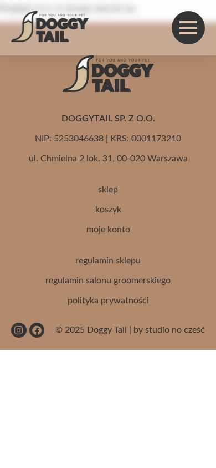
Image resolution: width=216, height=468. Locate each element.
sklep (108, 189)
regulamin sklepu (108, 260)
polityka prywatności (108, 300)
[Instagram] (18, 330)
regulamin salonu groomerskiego (108, 280)
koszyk (108, 209)
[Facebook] (36, 330)
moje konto (108, 229)
